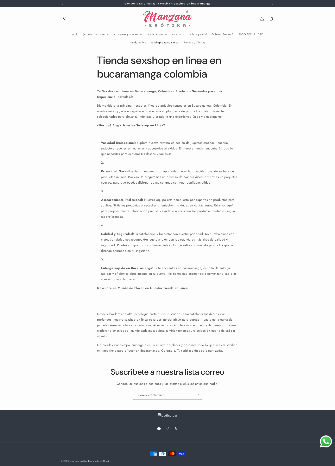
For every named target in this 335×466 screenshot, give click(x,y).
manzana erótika (78, 461)
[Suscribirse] (198, 395)
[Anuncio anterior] (62, 3)
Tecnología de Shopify (99, 461)
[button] (65, 18)
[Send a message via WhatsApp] (326, 441)
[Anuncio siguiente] (273, 3)
